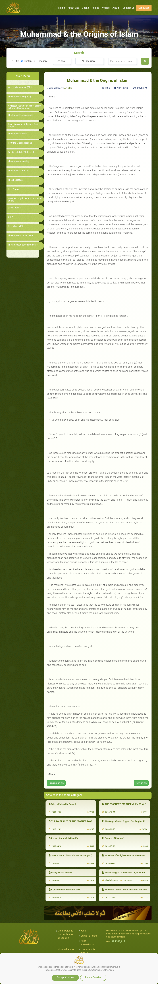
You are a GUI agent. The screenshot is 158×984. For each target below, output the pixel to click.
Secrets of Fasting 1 (114, 838)
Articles (68, 88)
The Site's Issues (15, 180)
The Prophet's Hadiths (18, 171)
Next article (141, 783)
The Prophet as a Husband (20, 235)
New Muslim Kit (15, 226)
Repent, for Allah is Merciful (64, 838)
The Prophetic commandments (22, 245)
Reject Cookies (93, 977)
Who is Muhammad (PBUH (20, 87)
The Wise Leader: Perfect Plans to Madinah (126, 889)
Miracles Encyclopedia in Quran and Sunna (25, 199)
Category (42, 61)
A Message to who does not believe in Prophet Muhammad (24, 107)
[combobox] (62, 61)
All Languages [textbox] (88, 61)
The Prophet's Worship (18, 161)
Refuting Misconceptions (20, 143)
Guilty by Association (61, 872)
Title (16, 61)
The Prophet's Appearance (20, 115)
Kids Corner (13, 189)
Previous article (56, 783)
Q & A (10, 217)
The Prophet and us (17, 133)
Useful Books (14, 208)
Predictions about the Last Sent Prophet (23, 125)
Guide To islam (89, 935)
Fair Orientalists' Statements (21, 152)
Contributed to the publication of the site (66, 934)
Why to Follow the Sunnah (63, 804)
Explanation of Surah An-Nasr (65, 889)
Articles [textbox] (61, 61)
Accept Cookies (65, 977)
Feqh (83, 930)
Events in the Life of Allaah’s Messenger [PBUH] (74, 855)
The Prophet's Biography (19, 96)
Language (143, 7)
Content (28, 61)
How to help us (66, 949)
